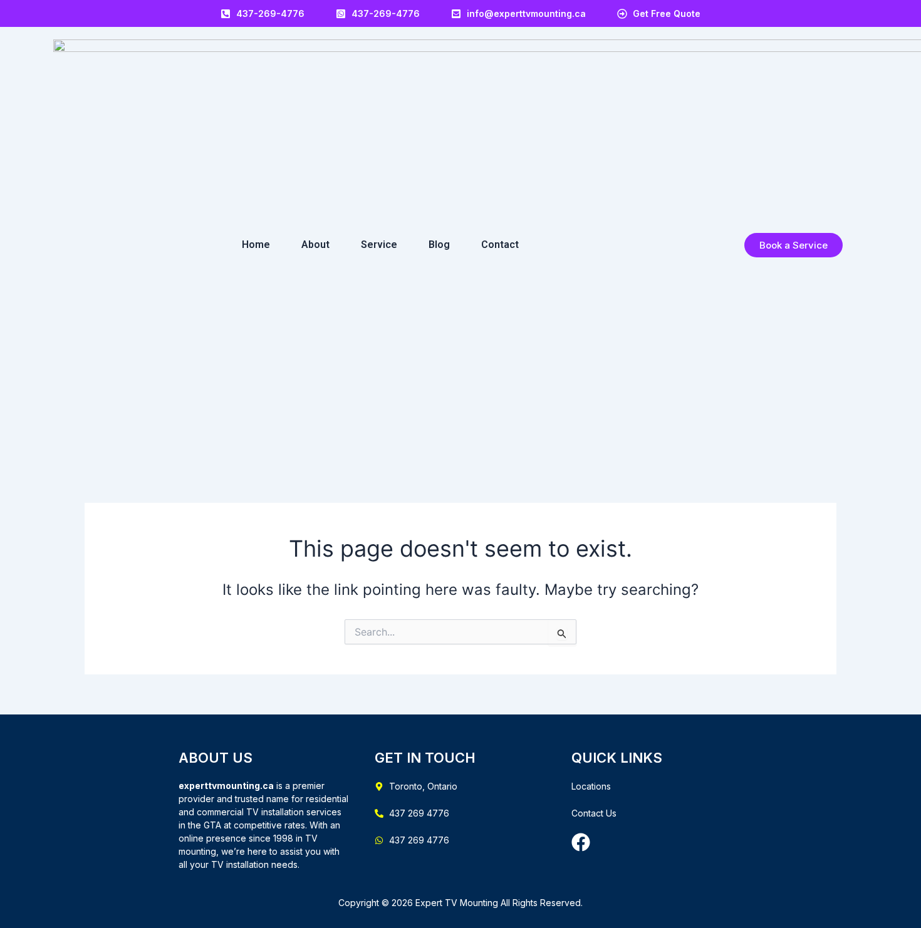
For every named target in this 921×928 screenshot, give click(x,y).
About (315, 244)
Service (379, 244)
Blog (439, 244)
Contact (500, 244)
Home (256, 244)
